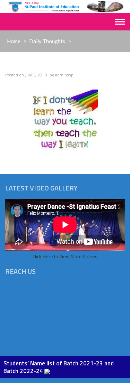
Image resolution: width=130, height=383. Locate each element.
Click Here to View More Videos (65, 256)
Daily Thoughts (47, 41)
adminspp (64, 75)
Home (13, 41)
